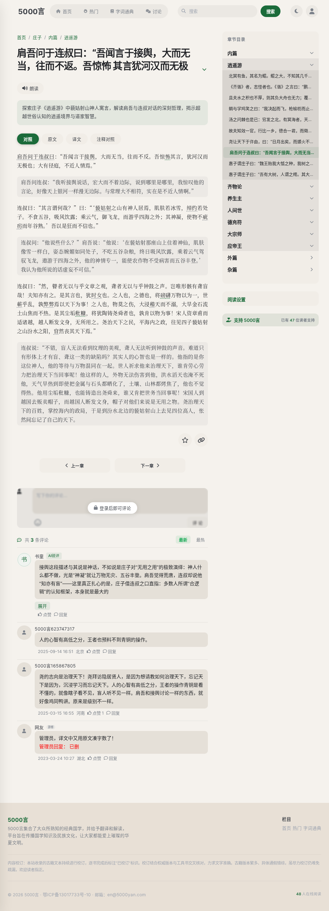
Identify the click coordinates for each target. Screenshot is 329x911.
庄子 (37, 37)
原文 (52, 139)
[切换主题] (296, 11)
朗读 (34, 88)
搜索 (270, 11)
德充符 (234, 222)
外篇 (232, 258)
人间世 (234, 210)
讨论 (157, 11)
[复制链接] (201, 440)
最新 (183, 539)
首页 (67, 11)
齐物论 (234, 187)
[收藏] (185, 440)
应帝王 (234, 246)
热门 (93, 11)
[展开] (204, 70)
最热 (200, 539)
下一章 (147, 465)
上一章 (77, 465)
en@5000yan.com (126, 894)
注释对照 (106, 139)
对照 (27, 139)
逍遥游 (71, 37)
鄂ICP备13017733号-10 (67, 894)
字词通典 (125, 11)
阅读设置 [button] (236, 299)
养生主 (234, 198)
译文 (76, 139)
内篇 (53, 37)
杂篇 (232, 270)
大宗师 (234, 234)
